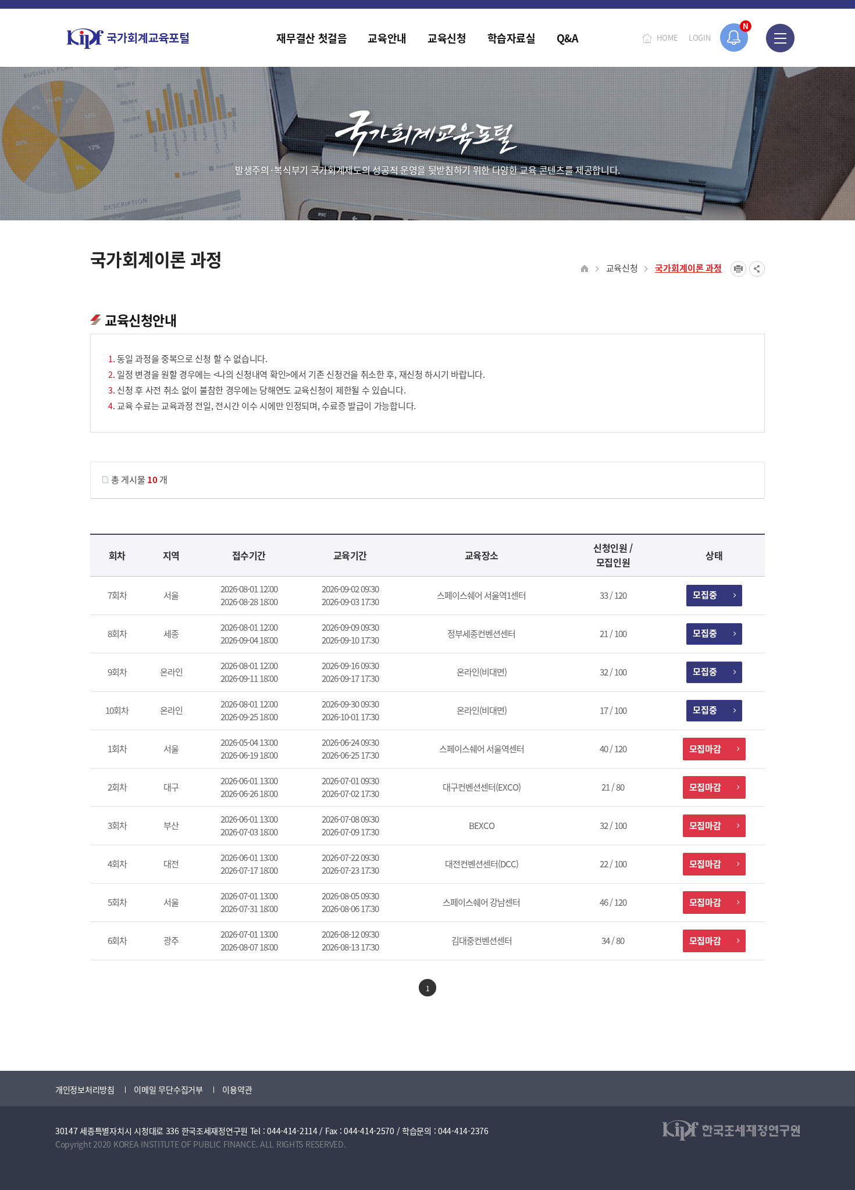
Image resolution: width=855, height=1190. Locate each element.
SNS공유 (757, 269)
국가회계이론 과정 (688, 268)
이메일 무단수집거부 (168, 1089)
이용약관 (237, 1089)
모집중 (705, 594)
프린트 (738, 269)
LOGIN (700, 37)
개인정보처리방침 (85, 1089)
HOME (667, 37)
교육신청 (622, 268)
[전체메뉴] (780, 38)
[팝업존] (734, 37)
